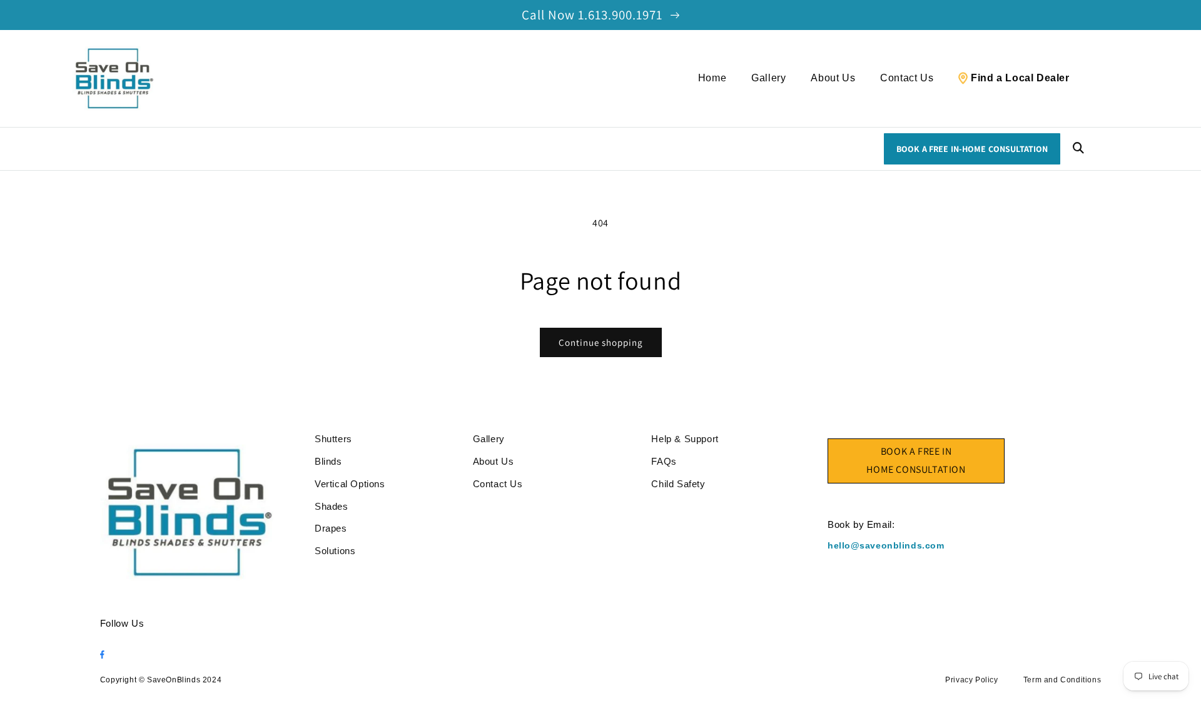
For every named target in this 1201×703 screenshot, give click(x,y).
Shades (331, 506)
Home (712, 78)
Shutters (333, 438)
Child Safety (678, 483)
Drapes (331, 528)
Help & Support (684, 438)
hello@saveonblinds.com (886, 545)
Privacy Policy (971, 679)
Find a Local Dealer (1020, 78)
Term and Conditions (1062, 679)
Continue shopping (601, 342)
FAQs (663, 461)
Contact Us (906, 78)
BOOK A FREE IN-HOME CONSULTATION (972, 148)
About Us (833, 78)
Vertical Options (350, 483)
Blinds (328, 461)
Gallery (768, 78)
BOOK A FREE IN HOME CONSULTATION (915, 460)
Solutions (335, 550)
